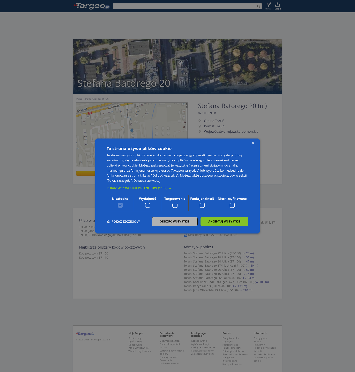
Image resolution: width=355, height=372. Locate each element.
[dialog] (177, 185)
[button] (177, 188)
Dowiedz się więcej (147, 181)
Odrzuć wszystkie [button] (174, 222)
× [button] (253, 143)
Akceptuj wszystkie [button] (224, 222)
